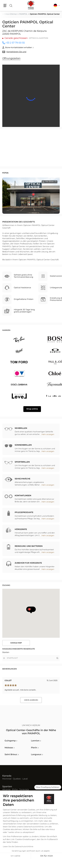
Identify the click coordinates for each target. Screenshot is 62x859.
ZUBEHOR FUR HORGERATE (28, 563)
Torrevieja (24, 789)
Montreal (6, 779)
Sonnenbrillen (23, 445)
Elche (15, 789)
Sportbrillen (22, 462)
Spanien (7, 787)
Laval (25, 779)
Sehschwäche (22, 479)
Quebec (17, 779)
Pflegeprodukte (24, 512)
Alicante (6, 789)
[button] (5, 5)
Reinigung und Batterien (29, 546)
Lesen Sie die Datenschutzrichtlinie (18, 847)
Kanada (6, 776)
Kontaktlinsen (23, 496)
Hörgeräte (21, 529)
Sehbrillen (21, 428)
